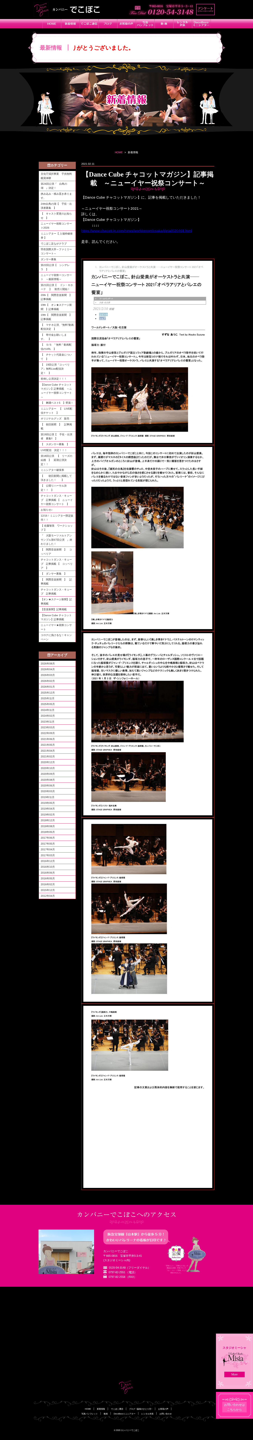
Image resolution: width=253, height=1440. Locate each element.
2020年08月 (48, 779)
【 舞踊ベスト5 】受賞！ (57, 402)
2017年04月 (48, 849)
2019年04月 (48, 808)
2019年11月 (47, 797)
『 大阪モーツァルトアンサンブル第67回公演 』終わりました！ (56, 539)
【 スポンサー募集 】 (56, 444)
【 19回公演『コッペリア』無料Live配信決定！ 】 (55, 368)
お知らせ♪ (46, 509)
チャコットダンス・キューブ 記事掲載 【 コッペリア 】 (57, 563)
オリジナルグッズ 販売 (55, 418)
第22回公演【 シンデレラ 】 (55, 267)
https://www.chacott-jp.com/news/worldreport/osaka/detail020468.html (136, 231)
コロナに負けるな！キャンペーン (56, 637)
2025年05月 (48, 704)
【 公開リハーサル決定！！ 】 (54, 487)
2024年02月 (48, 715)
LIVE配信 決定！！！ (54, 450)
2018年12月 (48, 820)
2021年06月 (48, 739)
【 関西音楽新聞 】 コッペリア (56, 551)
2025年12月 (48, 692)
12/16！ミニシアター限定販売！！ (57, 517)
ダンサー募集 (48, 259)
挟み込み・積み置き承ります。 (56, 195)
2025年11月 (47, 698)
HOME (119, 152)
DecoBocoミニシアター (124, 1414)
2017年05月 (48, 843)
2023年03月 (48, 727)
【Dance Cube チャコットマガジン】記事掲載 (56, 617)
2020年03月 (48, 791)
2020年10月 (48, 768)
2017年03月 (48, 855)
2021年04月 (48, 750)
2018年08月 (48, 826)
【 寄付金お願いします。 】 (54, 336)
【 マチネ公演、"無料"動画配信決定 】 (57, 326)
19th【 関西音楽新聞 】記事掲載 (56, 316)
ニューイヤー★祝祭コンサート (56, 627)
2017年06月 (48, 837)
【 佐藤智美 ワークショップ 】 (57, 527)
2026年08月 (48, 663)
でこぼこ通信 (117, 1409)
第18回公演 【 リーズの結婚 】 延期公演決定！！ (56, 460)
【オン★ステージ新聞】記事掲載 (56, 601)
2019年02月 (48, 814)
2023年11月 (47, 721)
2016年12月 (48, 861)
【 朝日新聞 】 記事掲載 (56, 426)
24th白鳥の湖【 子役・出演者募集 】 (56, 205)
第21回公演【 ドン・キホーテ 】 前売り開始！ (57, 287)
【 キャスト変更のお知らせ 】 (56, 215)
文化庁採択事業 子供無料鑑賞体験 (56, 175)
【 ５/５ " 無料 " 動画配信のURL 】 (56, 346)
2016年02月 (48, 884)
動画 (106, 1414)
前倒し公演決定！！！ (54, 378)
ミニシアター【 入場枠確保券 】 (57, 235)
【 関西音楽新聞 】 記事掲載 (56, 581)
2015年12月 (48, 890)
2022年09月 (48, 733)
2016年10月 (48, 866)
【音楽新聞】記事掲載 (54, 609)
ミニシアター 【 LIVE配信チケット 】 (56, 410)
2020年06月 (48, 785)
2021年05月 (48, 744)
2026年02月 (48, 680)
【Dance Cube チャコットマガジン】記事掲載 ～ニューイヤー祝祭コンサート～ (56, 390)
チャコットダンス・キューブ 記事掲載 (56, 591)
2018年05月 (48, 831)
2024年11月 (47, 710)
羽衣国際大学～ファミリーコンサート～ (56, 251)
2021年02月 (48, 756)
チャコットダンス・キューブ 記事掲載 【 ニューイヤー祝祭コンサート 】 (57, 499)
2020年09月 (48, 773)
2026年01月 (48, 686)
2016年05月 (48, 878)
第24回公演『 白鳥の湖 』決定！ (54, 185)
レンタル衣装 (147, 1414)
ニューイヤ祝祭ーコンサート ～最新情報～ (56, 277)
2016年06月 (48, 872)
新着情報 (101, 1409)
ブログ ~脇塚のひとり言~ (140, 1409)
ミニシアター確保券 (52, 469)
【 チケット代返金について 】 (56, 356)
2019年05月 (48, 802)
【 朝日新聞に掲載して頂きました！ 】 (56, 477)
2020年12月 (48, 762)
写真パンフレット (89, 1414)
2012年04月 (48, 895)
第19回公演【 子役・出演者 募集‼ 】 (56, 436)
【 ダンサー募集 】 (54, 573)
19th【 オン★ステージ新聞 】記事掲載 (56, 306)
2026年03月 (48, 675)
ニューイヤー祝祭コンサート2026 (56, 225)
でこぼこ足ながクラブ (54, 243)
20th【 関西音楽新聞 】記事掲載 (56, 297)
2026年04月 (48, 669)
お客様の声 (163, 1409)
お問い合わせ (165, 1414)
